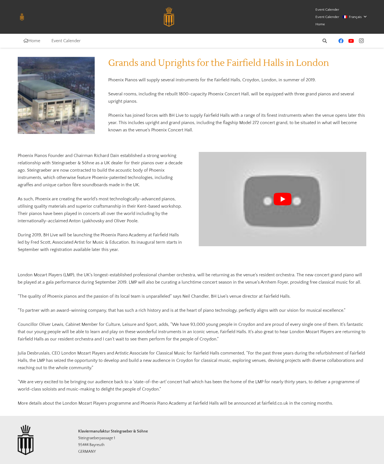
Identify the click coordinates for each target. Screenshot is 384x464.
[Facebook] (341, 41)
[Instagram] (361, 41)
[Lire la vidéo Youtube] (282, 199)
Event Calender (327, 10)
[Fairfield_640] (56, 95)
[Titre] (22, 17)
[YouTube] (351, 41)
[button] (354, 17)
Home (320, 24)
